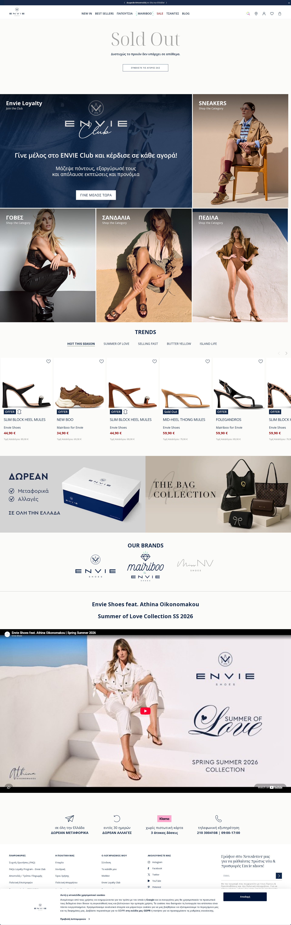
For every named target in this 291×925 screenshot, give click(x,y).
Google (150, 899)
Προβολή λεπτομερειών (73, 919)
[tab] (116, 343)
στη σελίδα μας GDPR (138, 910)
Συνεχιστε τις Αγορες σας (145, 68)
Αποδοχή (245, 896)
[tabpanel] (145, 397)
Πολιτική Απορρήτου (257, 886)
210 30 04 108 (158, 2)
